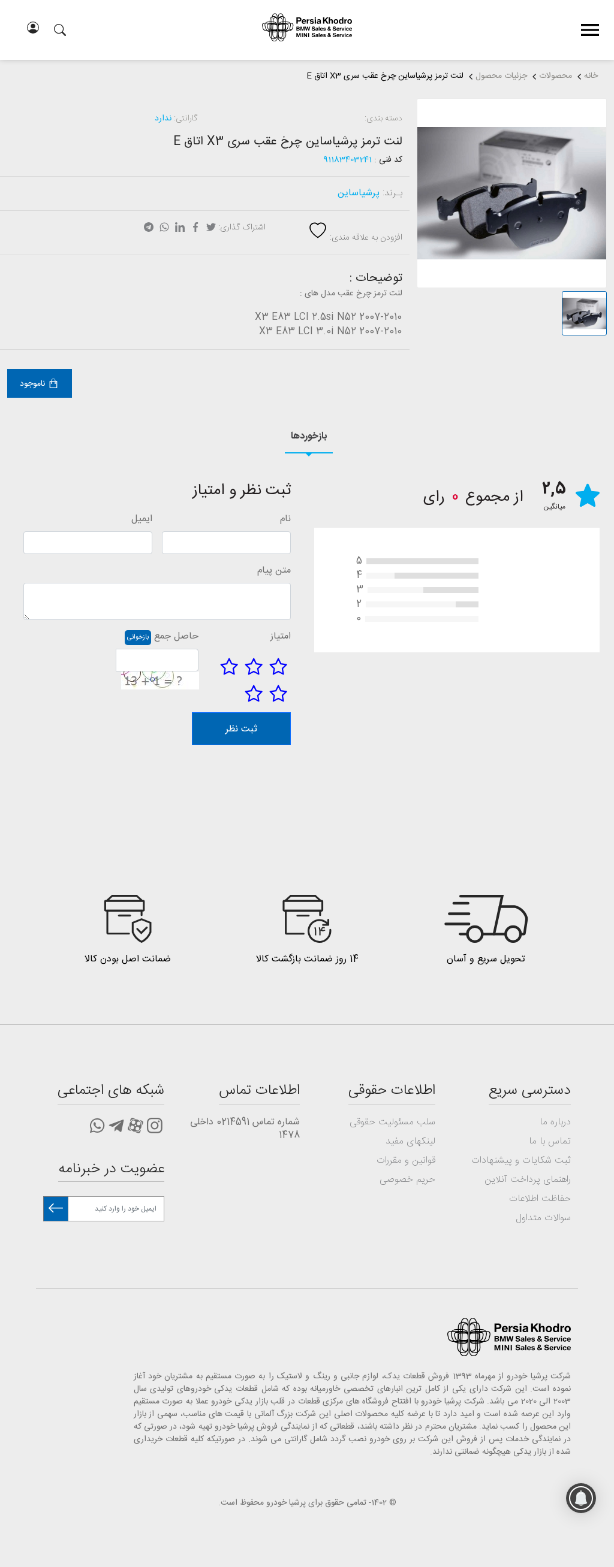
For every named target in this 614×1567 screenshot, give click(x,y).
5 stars (254, 694)
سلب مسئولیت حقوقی (392, 1122)
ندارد (163, 118)
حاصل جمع (176, 637)
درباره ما (555, 1122)
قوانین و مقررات (406, 1160)
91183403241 (348, 160)
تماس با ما (550, 1141)
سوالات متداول (543, 1218)
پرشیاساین (359, 193)
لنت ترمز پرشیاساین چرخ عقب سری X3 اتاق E (384, 76)
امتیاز (280, 637)
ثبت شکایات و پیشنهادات (521, 1160)
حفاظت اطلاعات (540, 1199)
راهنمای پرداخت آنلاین (527, 1180)
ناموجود (32, 384)
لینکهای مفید (410, 1141)
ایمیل (141, 519)
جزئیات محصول (501, 76)
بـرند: (392, 193)
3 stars (229, 667)
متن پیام (274, 571)
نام (285, 519)
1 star (278, 667)
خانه (591, 76)
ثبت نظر (241, 729)
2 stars (254, 667)
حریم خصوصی (407, 1180)
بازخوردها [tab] (309, 436)
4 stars (278, 694)
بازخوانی (138, 637)
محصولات (555, 76)
